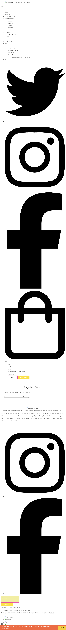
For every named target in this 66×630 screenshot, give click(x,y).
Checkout (23, 377)
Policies (7, 45)
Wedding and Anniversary (15, 30)
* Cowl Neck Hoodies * (10, 16)
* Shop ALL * (8, 14)
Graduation (11, 25)
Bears (6, 39)
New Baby (10, 27)
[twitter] (35, 121)
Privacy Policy (11, 48)
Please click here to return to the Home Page (16, 397)
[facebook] (35, 288)
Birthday (10, 21)
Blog (6, 43)
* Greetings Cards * (9, 18)
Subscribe (7, 604)
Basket (13, 377)
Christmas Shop (9, 41)
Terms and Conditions (13, 50)
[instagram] (35, 191)
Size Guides (11, 52)
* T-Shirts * (7, 36)
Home (6, 12)
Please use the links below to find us (21, 57)
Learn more (5, 628)
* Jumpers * (7, 32)
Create (52, 613)
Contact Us (11, 54)
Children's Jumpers (13, 34)
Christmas (10, 23)
